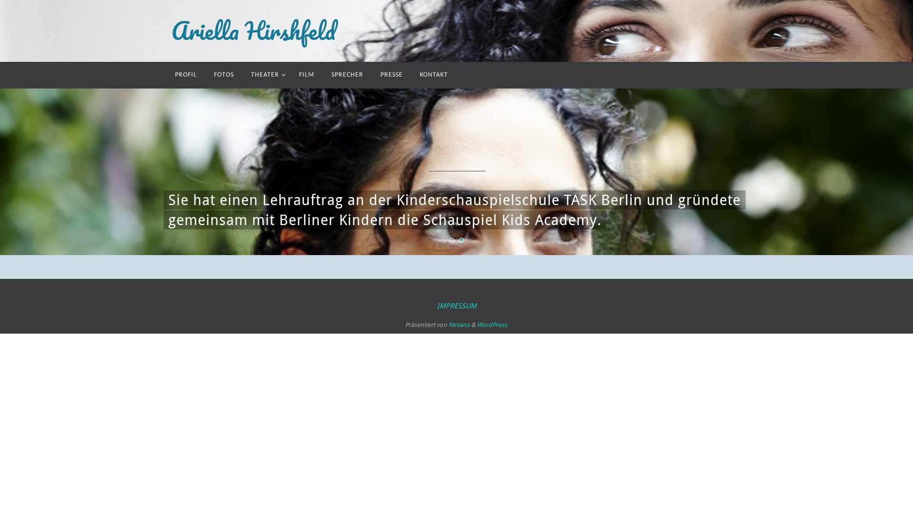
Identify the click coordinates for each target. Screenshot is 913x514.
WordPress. (492, 324)
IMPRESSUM (456, 305)
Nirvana (459, 324)
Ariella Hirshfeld (253, 31)
